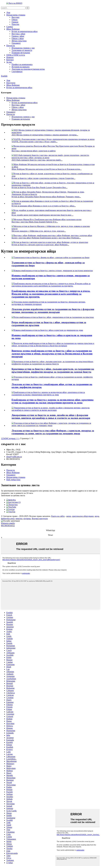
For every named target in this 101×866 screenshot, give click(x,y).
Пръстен (15, 24)
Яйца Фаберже (13, 29)
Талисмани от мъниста (22, 50)
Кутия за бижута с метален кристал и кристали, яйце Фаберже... (40, 244)
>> (18, 438)
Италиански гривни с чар (23, 48)
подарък (27, 518)
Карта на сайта (58, 516)
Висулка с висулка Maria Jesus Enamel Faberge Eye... (35, 222)
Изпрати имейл (8, 523)
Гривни (15, 22)
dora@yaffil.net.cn (14, 457)
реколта (19, 518)
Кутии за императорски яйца (24, 31)
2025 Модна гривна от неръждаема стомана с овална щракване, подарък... (45, 135)
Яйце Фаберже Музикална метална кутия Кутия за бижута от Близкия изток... (47, 169)
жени (68, 516)
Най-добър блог (13, 479)
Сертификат (17, 71)
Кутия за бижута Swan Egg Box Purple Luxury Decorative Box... (39, 187)
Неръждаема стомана (15, 15)
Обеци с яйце (18, 38)
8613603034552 (8, 525)
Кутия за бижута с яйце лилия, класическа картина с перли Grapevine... (43, 178)
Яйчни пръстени (19, 41)
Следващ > (12, 438)
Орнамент (16, 43)
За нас (9, 62)
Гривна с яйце (18, 36)
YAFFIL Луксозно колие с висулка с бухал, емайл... (34, 141)
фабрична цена (7, 518)
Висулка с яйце (18, 34)
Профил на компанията (22, 64)
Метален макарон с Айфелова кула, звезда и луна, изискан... (39, 231)
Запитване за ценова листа (13, 495)
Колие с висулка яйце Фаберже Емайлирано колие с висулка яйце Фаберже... (46, 238)
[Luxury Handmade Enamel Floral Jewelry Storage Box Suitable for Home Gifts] (53, 304)
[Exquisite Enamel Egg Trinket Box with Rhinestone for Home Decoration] (47, 330)
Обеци (14, 19)
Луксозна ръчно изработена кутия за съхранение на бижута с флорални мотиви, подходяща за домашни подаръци (53, 310)
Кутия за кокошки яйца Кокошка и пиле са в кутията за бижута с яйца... (44, 206)
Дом (8, 12)
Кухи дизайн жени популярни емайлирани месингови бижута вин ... (42, 215)
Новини (10, 57)
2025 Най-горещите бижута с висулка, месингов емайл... (37, 160)
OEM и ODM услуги (15, 55)
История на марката (20, 67)
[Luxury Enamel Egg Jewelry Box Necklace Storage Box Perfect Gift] (53, 379)
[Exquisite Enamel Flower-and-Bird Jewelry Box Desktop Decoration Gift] (52, 270)
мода (97, 516)
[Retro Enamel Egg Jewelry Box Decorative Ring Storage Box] (53, 317)
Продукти (10, 83)
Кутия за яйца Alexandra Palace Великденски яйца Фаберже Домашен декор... (46, 197)
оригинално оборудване (83, 516)
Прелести (10, 45)
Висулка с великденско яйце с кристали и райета (33, 151)
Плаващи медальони (21, 53)
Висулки (15, 17)
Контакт (10, 60)
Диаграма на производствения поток (28, 69)
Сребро (9, 27)
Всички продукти (40, 518)
